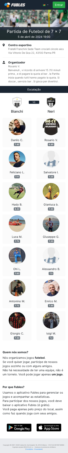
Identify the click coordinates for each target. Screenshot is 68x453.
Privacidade (38, 449)
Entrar (59, 5)
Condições (29, 449)
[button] (45, 4)
